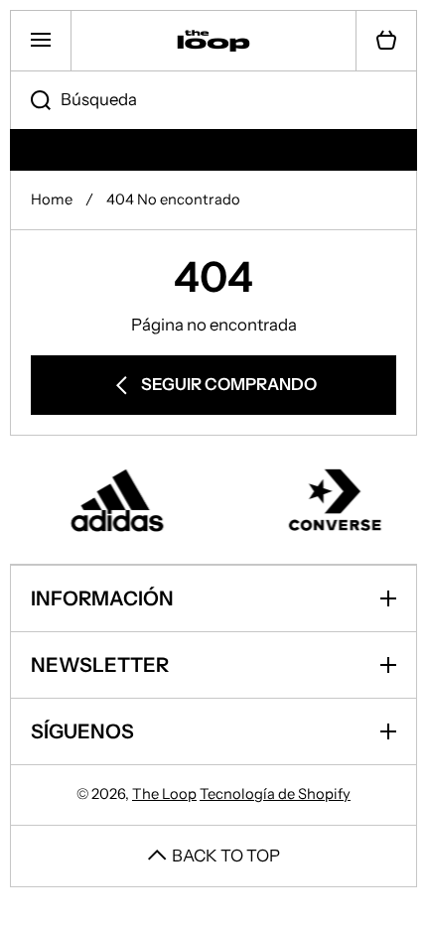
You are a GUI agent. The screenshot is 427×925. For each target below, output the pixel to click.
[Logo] (213, 40)
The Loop (164, 794)
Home (51, 199)
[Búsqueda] (30, 100)
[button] (386, 40)
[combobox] (213, 100)
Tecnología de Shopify (275, 794)
